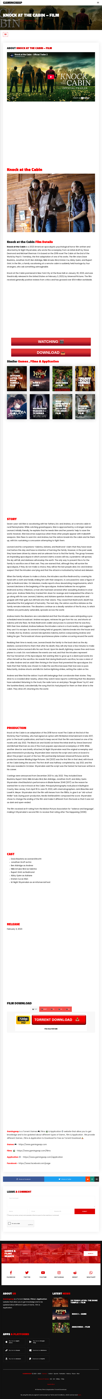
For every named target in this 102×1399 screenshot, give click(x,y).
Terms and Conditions (57, 1395)
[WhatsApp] (92, 1179)
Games (44, 1374)
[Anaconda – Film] (62, 378)
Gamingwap (12, 2)
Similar (33, 361)
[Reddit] (87, 1179)
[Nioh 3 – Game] (40, 378)
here (79, 1395)
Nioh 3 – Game (79, 1313)
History (68, 1374)
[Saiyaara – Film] (17, 406)
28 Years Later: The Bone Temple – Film (84, 1301)
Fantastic (62, 1374)
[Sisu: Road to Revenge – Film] (85, 378)
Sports (56, 1374)
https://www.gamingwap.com (33, 1144)
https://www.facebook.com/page (34, 1163)
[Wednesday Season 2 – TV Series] (40, 406)
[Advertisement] (51, 133)
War (78, 1374)
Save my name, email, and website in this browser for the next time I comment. (34, 1215)
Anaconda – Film (81, 1326)
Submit (84, 1211)
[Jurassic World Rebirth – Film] (85, 406)
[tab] (5, 34)
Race (74, 1374)
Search (90, 1253)
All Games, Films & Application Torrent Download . (51, 1389)
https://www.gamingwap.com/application (43, 1157)
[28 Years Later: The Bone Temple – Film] (17, 378)
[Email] (96, 1179)
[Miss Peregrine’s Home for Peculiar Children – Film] (62, 406)
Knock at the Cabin (30, 241)
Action (51, 1374)
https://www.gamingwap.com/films (34, 1150)
